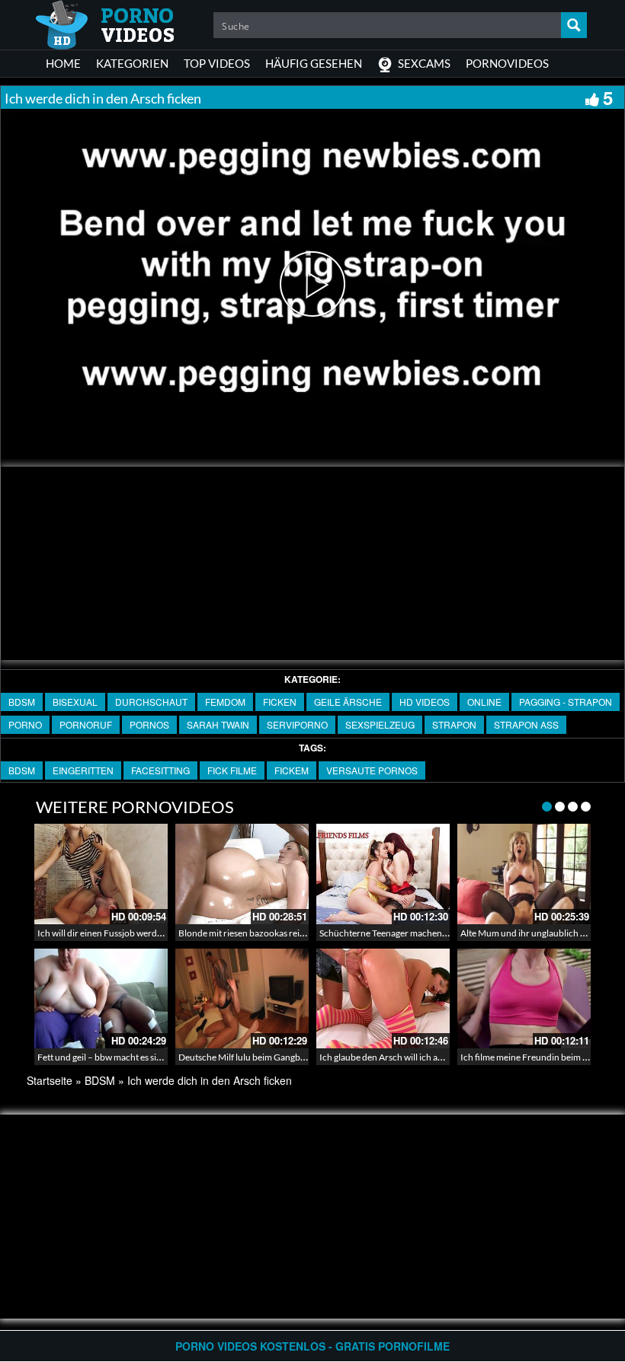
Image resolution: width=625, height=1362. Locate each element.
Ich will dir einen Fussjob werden (102, 933)
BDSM (21, 701)
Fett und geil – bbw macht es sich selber (114, 1057)
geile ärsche (348, 701)
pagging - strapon (565, 701)
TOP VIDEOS (217, 63)
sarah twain (218, 724)
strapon (454, 724)
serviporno (297, 724)
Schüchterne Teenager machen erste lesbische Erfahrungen (436, 933)
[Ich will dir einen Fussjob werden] (101, 873)
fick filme (232, 770)
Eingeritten (83, 770)
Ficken (279, 701)
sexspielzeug (380, 724)
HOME (63, 63)
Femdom (225, 701)
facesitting (160, 770)
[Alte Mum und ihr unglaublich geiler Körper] (524, 873)
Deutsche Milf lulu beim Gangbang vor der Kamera (278, 1057)
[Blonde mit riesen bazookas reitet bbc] (242, 873)
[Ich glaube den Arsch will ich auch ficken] (383, 998)
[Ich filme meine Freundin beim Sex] (524, 998)
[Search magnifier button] (574, 25)
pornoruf (85, 724)
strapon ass (526, 724)
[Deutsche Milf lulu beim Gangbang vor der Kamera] (242, 998)
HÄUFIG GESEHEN (313, 63)
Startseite (49, 1080)
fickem (291, 770)
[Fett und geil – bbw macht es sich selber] (101, 998)
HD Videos (424, 701)
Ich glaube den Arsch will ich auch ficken (399, 1057)
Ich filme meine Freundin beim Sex (528, 1057)
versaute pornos (372, 770)
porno (25, 724)
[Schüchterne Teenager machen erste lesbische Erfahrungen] (383, 873)
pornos (149, 724)
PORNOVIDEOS (507, 63)
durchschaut (151, 701)
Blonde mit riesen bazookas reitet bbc (252, 933)
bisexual (75, 701)
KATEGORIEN (132, 63)
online (484, 701)
